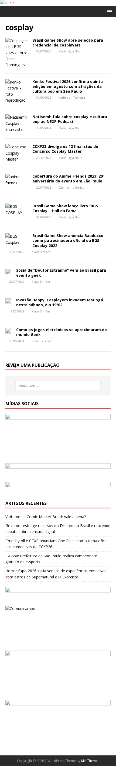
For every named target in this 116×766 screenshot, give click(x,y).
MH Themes (90, 760)
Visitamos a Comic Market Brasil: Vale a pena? (45, 516)
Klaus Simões (41, 252)
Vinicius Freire (42, 341)
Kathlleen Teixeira (72, 97)
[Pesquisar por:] (58, 385)
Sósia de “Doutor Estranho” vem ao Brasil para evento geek (61, 273)
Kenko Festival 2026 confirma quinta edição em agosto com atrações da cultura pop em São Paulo (67, 86)
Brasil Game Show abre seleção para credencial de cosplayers (67, 43)
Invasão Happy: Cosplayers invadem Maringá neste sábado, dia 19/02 (59, 302)
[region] (58, 470)
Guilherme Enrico (71, 187)
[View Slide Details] (58, 470)
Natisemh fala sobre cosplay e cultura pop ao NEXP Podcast (69, 119)
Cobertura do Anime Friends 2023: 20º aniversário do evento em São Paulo (68, 179)
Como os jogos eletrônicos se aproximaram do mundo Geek (61, 332)
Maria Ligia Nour (70, 51)
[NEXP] (7, 2)
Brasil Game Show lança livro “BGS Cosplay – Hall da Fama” (65, 208)
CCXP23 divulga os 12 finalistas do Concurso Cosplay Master (65, 149)
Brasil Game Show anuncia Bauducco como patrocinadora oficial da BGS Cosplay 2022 (67, 240)
